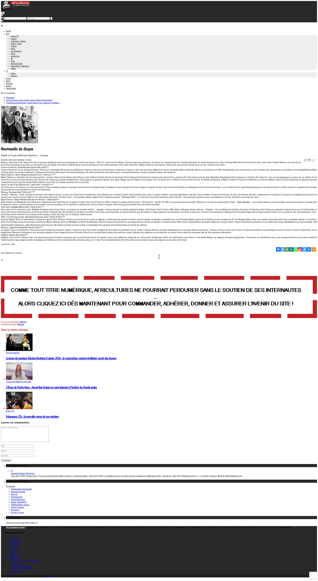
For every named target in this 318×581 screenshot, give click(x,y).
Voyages (15, 510)
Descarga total (18, 491)
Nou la (14, 494)
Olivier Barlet (13, 352)
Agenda (8, 86)
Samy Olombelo (18, 502)
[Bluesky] (309, 249)
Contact (15, 571)
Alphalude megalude (21, 489)
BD (12, 58)
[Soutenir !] (159, 297)
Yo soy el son (17, 512)
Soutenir (10, 97)
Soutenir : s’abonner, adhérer (25, 561)
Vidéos (13, 73)
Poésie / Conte (16, 44)
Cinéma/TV (15, 36)
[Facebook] (278, 249)
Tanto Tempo (17, 507)
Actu (7, 34)
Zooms (8, 78)
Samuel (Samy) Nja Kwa (23, 473)
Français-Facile (11, 88)
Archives (49, 576)
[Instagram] (300, 249)
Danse (13, 49)
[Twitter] (282, 249)
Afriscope (9, 83)
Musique (14, 39)
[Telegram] (304, 249)
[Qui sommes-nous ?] (2, 21)
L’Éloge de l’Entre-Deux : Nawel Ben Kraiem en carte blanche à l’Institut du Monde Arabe (51, 387)
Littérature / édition (18, 41)
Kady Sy (10, 411)
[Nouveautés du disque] (19, 142)
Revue (8, 81)
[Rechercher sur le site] (2, 13)
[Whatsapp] (296, 249)
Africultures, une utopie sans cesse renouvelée (29, 100)
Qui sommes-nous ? (16, 527)
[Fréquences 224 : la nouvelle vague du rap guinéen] (19, 408)
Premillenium (18, 499)
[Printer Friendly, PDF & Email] (310, 161)
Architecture (15, 56)
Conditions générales (21, 566)
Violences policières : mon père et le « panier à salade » (33, 102)
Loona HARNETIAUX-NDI (18, 381)
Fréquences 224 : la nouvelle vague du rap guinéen (32, 416)
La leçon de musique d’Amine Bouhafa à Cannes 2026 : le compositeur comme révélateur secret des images (61, 358)
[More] (314, 249)
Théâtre (14, 46)
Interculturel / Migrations (20, 66)
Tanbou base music (20, 504)
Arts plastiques (16, 51)
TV (7, 71)
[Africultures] (15, 10)
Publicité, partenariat (21, 569)
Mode (13, 61)
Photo (13, 53)
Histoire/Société (16, 63)
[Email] (287, 249)
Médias (13, 68)
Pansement (16, 497)
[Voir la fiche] (12, 470)
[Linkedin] (291, 249)
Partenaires (16, 563)
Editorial (23, 322)
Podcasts (14, 76)
